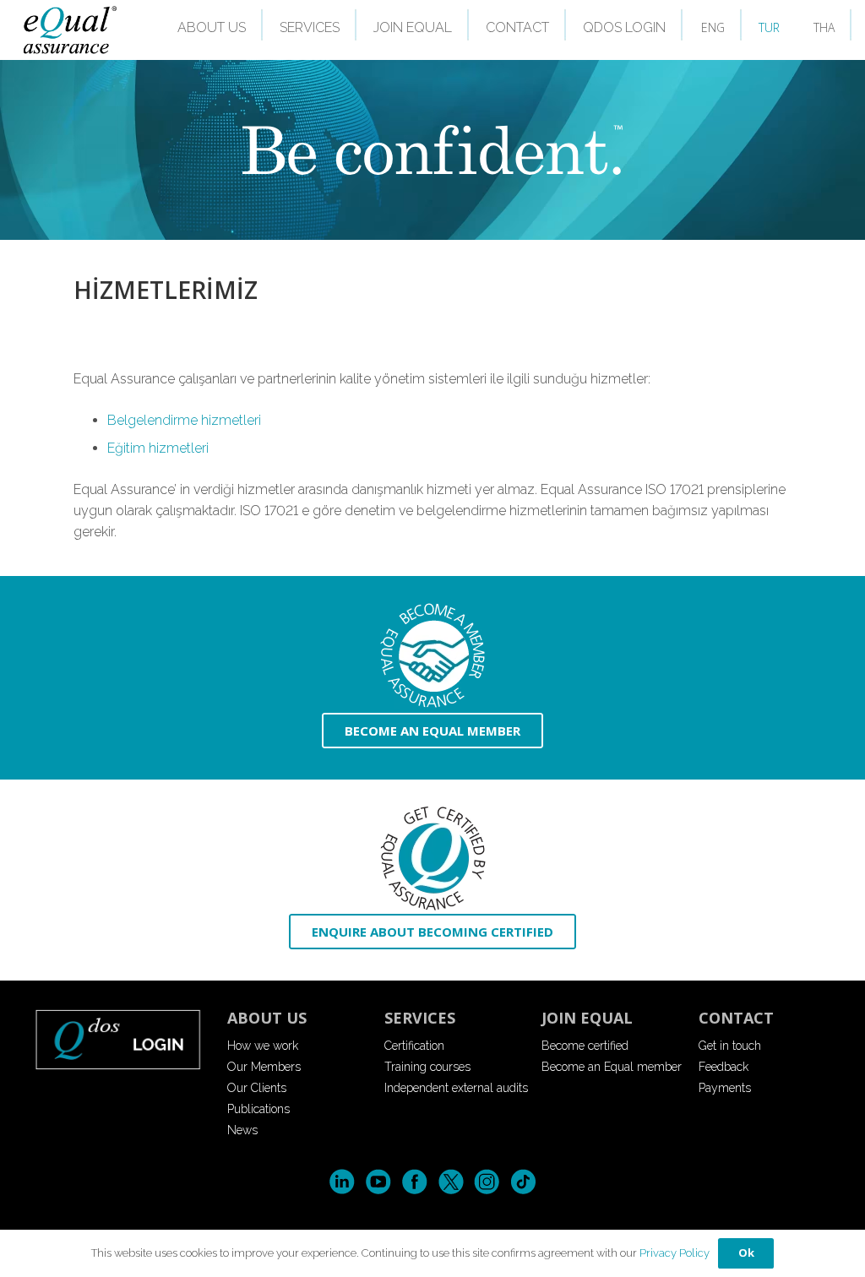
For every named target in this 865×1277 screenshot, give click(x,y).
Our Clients (256, 1088)
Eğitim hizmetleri (158, 448)
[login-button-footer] (118, 1039)
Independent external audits (456, 1088)
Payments (725, 1088)
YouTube (378, 1182)
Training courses (427, 1066)
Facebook (414, 1182)
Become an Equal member (611, 1066)
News (242, 1130)
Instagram (487, 1182)
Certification (414, 1045)
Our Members (264, 1066)
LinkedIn (342, 1182)
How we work (262, 1045)
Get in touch (730, 1045)
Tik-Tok (523, 1182)
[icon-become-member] (432, 656)
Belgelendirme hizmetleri (184, 420)
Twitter (451, 1182)
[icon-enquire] (432, 858)
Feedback (723, 1066)
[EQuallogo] (69, 30)
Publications (258, 1109)
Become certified (584, 1045)
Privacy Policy (674, 1253)
